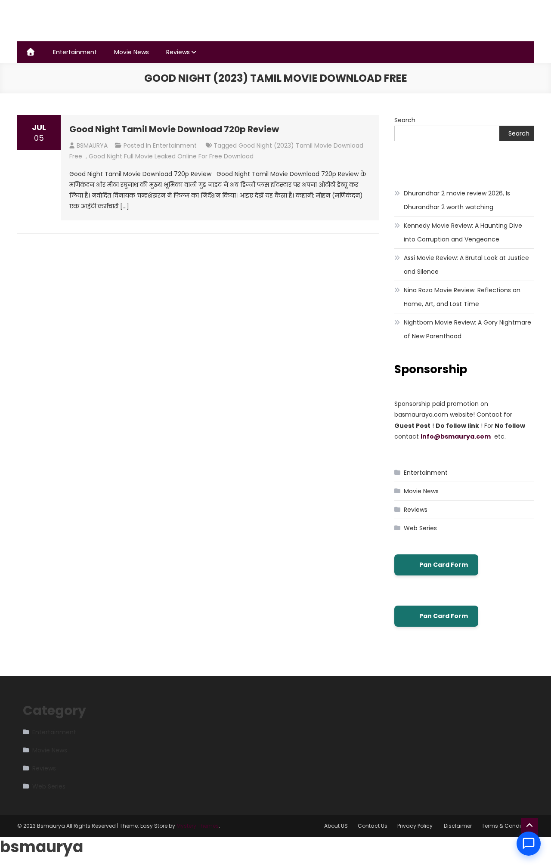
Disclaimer (458, 825)
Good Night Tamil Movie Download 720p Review (174, 129)
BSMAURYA (92, 145)
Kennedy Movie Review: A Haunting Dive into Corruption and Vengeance (463, 232)
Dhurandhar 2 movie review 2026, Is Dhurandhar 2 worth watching (457, 200)
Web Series (420, 528)
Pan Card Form (443, 564)
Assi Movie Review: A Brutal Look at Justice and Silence (466, 265)
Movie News (131, 52)
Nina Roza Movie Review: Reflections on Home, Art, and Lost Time (462, 297)
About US (336, 825)
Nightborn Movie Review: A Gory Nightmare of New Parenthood (467, 329)
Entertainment (75, 52)
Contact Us (372, 825)
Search (404, 120)
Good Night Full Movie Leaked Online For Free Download (171, 156)
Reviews (178, 52)
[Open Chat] (529, 844)
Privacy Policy (415, 825)
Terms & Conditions (508, 825)
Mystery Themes (197, 825)
